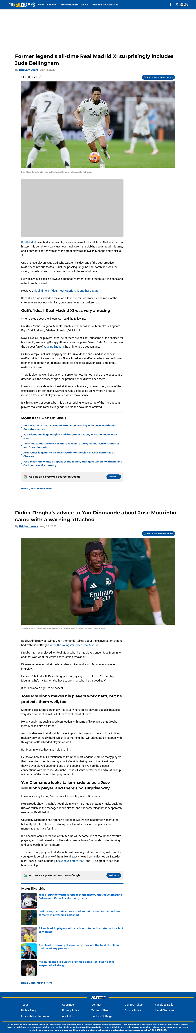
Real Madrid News (41, 488)
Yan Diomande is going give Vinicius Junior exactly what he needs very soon (70, 436)
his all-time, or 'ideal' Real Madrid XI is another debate (66, 290)
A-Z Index (68, 1016)
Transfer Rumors (68, 4)
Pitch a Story (28, 1010)
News (41, 4)
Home (24, 488)
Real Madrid (29, 242)
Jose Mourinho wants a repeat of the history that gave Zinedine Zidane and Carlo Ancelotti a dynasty (72, 463)
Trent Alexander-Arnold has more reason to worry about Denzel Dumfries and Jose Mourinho (71, 445)
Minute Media (22, 1024)
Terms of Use (99, 1010)
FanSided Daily (164, 1004)
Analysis (51, 4)
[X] (177, 4)
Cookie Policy (133, 1010)
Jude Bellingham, (54, 346)
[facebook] (170, 4)
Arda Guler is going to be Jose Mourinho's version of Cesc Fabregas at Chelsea (69, 454)
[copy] (40, 77)
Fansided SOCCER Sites (104, 4)
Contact (96, 1004)
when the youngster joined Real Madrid (74, 645)
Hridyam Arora (28, 69)
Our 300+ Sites (134, 1004)
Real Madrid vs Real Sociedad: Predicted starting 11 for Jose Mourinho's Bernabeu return (69, 427)
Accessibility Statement (35, 1016)
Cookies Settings (101, 1016)
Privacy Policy (70, 1010)
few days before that (71, 860)
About (84, 4)
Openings (68, 1004)
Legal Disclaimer (165, 1010)
